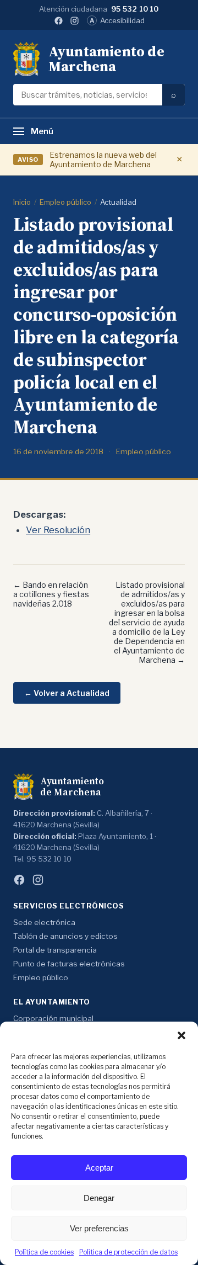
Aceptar (99, 1167)
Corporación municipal (53, 1018)
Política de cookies (44, 1252)
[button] (181, 1035)
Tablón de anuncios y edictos (65, 936)
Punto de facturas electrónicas (69, 963)
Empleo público (65, 202)
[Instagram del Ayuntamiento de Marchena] (74, 20)
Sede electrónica (44, 922)
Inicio (22, 202)
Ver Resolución (58, 529)
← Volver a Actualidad (66, 693)
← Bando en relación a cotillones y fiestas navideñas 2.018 (51, 594)
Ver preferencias (99, 1228)
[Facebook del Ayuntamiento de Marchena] (58, 20)
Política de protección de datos (128, 1252)
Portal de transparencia (55, 949)
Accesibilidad (117, 20)
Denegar (99, 1198)
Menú (42, 131)
